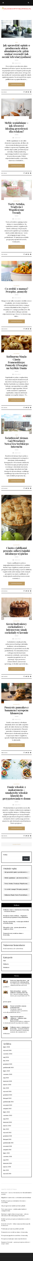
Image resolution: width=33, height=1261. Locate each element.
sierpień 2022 (7, 1108)
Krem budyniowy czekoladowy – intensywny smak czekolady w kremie (16, 628)
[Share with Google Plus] (28, 92)
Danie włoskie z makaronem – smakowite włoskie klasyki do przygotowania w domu (16, 792)
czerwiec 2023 (7, 1074)
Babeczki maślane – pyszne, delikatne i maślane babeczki (18, 991)
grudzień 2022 (7, 1095)
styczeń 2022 (7, 1132)
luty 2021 (6, 1170)
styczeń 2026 (7, 1050)
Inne (16, 42)
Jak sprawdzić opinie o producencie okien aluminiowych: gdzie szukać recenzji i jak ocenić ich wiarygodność (16, 51)
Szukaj (5, 854)
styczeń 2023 (7, 1091)
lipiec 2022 (6, 1112)
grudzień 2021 (7, 1136)
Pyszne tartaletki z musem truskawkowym (18, 1006)
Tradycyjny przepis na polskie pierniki (12, 1229)
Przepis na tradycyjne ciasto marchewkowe (14, 1239)
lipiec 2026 (6, 1047)
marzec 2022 (7, 1125)
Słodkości (16, 201)
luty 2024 (6, 1060)
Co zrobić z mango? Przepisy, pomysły (16, 290)
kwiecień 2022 (7, 1122)
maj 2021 (5, 1160)
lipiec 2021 (6, 1153)
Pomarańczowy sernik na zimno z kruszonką (14, 1232)
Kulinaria (16, 285)
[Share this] (24, 92)
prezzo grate (7, 1001)
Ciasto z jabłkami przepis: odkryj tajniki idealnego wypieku (16, 550)
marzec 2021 (7, 1167)
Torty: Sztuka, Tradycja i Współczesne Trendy (16, 208)
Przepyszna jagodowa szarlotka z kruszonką (14, 1235)
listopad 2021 (7, 1139)
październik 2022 (8, 1102)
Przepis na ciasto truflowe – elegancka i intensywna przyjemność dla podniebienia (15, 916)
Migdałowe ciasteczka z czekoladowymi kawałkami (16, 1197)
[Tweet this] (26, 92)
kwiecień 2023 (7, 1081)
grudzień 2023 (7, 1064)
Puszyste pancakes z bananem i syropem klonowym (16, 710)
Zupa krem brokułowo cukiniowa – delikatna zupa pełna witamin (18, 1018)
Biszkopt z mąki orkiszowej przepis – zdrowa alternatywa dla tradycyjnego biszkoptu (14, 1214)
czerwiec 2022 (7, 1115)
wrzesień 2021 (7, 1146)
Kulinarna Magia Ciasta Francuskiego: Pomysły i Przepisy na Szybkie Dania (16, 362)
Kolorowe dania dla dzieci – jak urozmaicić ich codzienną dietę (19, 981)
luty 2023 (6, 1088)
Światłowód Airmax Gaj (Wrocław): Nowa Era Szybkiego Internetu (16, 442)
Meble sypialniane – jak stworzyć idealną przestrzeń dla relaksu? (16, 127)
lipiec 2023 (6, 1071)
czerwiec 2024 (7, 1054)
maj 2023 (6, 1078)
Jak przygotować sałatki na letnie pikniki (13, 1206)
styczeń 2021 (7, 1173)
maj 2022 (6, 1119)
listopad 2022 (7, 1098)
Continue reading (16, 84)
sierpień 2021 (7, 1149)
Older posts (16, 844)
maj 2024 (6, 1057)
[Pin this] (30, 92)
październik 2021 (8, 1143)
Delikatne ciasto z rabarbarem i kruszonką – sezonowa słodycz (19, 1028)
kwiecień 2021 (7, 1163)
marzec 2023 (7, 1084)
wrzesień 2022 (7, 1105)
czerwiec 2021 (7, 1156)
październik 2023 (8, 1067)
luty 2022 (6, 1129)
